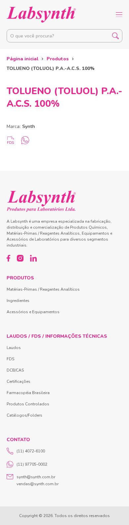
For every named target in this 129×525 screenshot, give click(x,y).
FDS (10, 359)
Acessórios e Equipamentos (33, 312)
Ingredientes (18, 300)
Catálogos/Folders (24, 415)
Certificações (18, 381)
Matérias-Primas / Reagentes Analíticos (43, 289)
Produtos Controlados (28, 404)
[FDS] (11, 140)
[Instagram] (20, 258)
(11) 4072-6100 (31, 451)
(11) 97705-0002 (32, 464)
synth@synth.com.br (36, 477)
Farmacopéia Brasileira (28, 392)
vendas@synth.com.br (38, 484)
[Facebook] (8, 258)
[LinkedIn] (33, 258)
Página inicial (22, 59)
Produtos (58, 59)
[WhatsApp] (25, 140)
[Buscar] (115, 35)
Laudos (14, 347)
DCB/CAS (15, 370)
